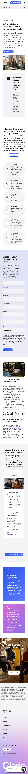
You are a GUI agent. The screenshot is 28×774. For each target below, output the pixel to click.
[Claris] (5, 2)
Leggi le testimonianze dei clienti (14, 554)
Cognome (5, 287)
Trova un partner (8, 51)
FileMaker (7, 12)
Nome (4, 280)
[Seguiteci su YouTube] (12, 745)
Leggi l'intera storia (11, 534)
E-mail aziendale (7, 295)
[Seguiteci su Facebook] (9, 745)
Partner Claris (6, 7)
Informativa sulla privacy (12, 340)
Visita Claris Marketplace (13, 598)
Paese (4, 326)
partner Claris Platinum (13, 428)
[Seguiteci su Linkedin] (3, 745)
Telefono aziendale (7, 303)
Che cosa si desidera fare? (9, 319)
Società (4, 311)
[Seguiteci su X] (6, 745)
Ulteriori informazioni (14, 673)
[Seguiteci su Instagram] (15, 745)
